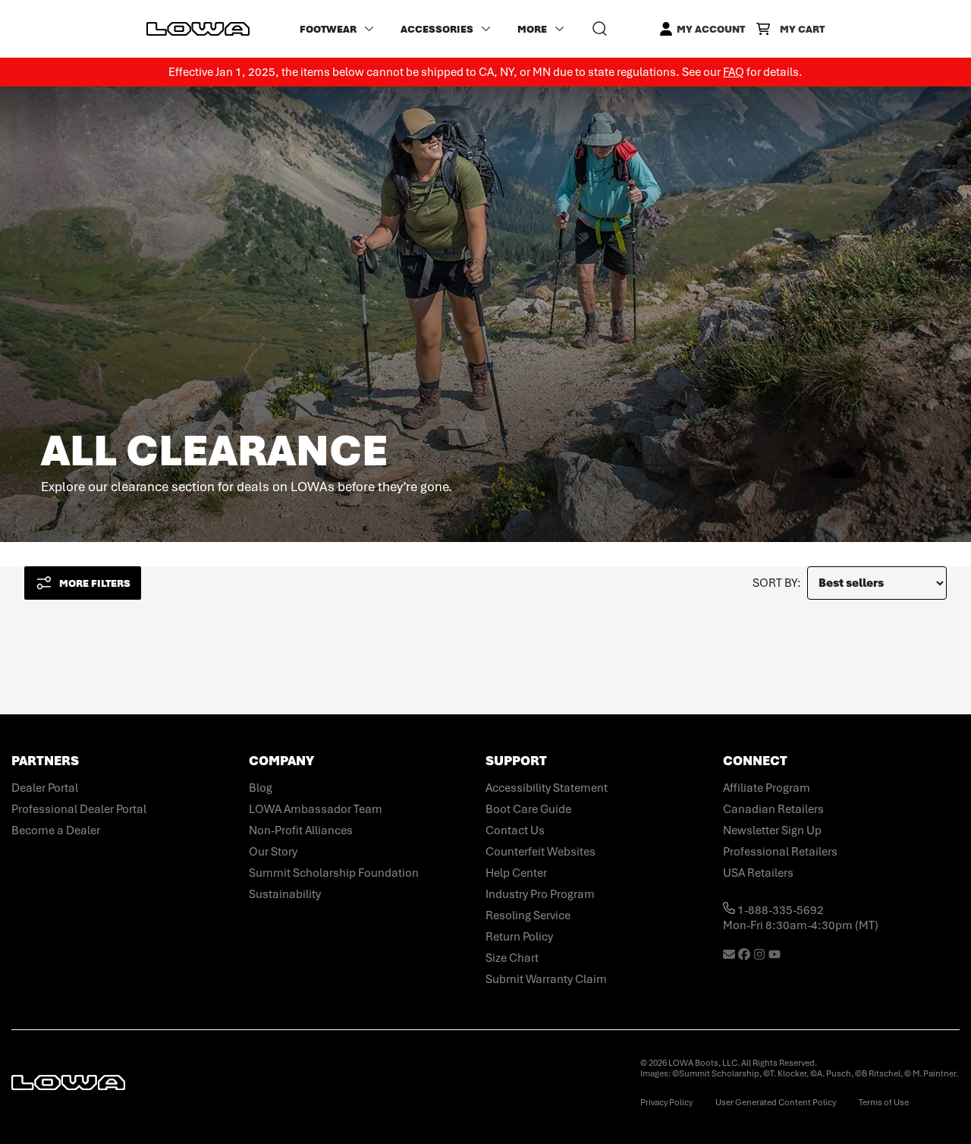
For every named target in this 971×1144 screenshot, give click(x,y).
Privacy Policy (666, 1102)
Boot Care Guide (528, 809)
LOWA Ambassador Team (315, 809)
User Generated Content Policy (775, 1102)
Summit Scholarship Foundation (334, 873)
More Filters (94, 583)
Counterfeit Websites (540, 851)
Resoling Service (528, 915)
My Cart (802, 29)
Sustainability (285, 894)
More (532, 29)
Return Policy (519, 936)
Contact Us (515, 830)
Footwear (328, 29)
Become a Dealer (55, 830)
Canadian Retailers (773, 809)
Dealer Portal (44, 788)
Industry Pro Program (540, 894)
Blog (260, 788)
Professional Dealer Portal (78, 809)
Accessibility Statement (547, 788)
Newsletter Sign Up (772, 830)
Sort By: (777, 583)
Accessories (437, 29)
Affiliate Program (766, 788)
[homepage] (198, 29)
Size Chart (512, 958)
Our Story (273, 851)
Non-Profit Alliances (301, 830)
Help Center (516, 873)
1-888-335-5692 (779, 910)
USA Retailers (758, 873)
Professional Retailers (780, 851)
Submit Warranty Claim (546, 979)
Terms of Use (884, 1102)
